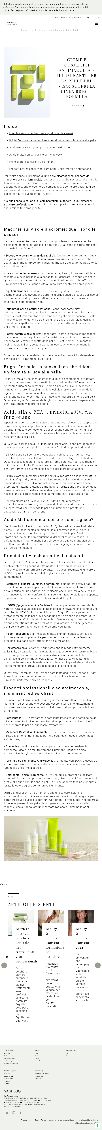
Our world (8, 1051)
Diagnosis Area (9, 1076)
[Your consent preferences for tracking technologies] (97, 1125)
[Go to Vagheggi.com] (12, 23)
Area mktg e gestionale (42, 1073)
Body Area (7, 1073)
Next (98, 965)
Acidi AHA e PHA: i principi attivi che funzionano (39, 147)
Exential (6, 1083)
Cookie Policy (40, 1120)
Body (67, 1053)
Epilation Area (8, 1078)
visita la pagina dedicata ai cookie (57, 10)
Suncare (37, 1058)
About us (7, 1053)
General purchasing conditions (61, 1120)
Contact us (78, 17)
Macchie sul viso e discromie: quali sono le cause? (41, 133)
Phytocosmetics (9, 1056)
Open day (38, 1078)
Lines (37, 1051)
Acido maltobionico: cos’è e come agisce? (35, 154)
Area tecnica (39, 1076)
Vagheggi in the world (11, 1063)
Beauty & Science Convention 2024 (85, 938)
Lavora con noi (8, 1066)
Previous (4, 965)
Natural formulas (9, 1058)
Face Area (7, 1081)
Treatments (71, 1051)
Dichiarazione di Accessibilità (85, 1123)
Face (67, 1056)
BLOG (11, 897)
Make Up (38, 1061)
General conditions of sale (87, 1120)
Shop (57, 17)
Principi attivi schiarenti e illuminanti (32, 161)
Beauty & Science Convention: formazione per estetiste (56, 943)
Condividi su (76, 105)
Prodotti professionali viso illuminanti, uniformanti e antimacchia (50, 168)
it (95, 18)
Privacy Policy (27, 1120)
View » (3, 884)
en (99, 18)
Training (39, 1071)
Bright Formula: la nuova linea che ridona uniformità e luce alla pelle (52, 140)
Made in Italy (8, 1061)
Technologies (10, 1071)
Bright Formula (13, 378)
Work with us (66, 17)
